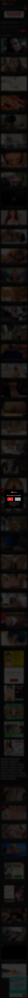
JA (10, 499)
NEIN (17, 499)
